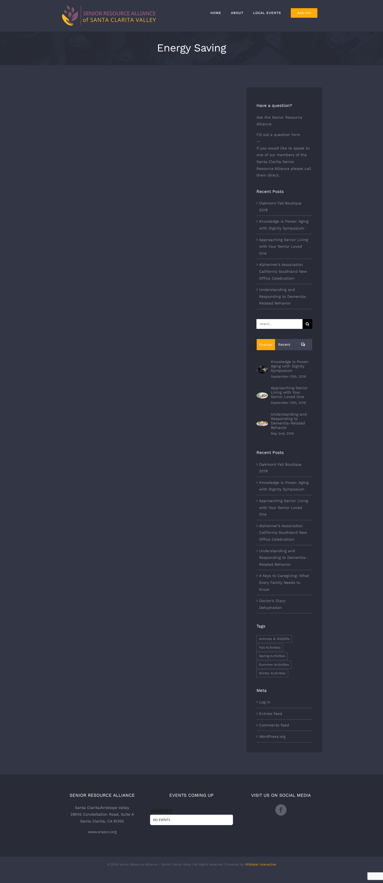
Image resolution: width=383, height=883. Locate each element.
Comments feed (274, 725)
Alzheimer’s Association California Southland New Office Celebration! (283, 271)
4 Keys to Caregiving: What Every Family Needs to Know (284, 582)
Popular (266, 344)
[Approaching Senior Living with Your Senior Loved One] (262, 396)
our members (282, 155)
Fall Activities (270, 647)
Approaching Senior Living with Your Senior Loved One (283, 246)
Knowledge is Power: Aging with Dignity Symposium (290, 366)
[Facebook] (281, 810)
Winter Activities (272, 673)
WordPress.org (272, 736)
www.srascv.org (102, 832)
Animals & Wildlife (274, 639)
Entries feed (270, 713)
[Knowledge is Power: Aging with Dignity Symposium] (262, 369)
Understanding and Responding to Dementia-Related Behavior (283, 296)
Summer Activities (274, 665)
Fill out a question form (278, 134)
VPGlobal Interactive (260, 864)
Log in (264, 702)
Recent (284, 344)
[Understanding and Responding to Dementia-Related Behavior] (262, 424)
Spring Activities (272, 656)
